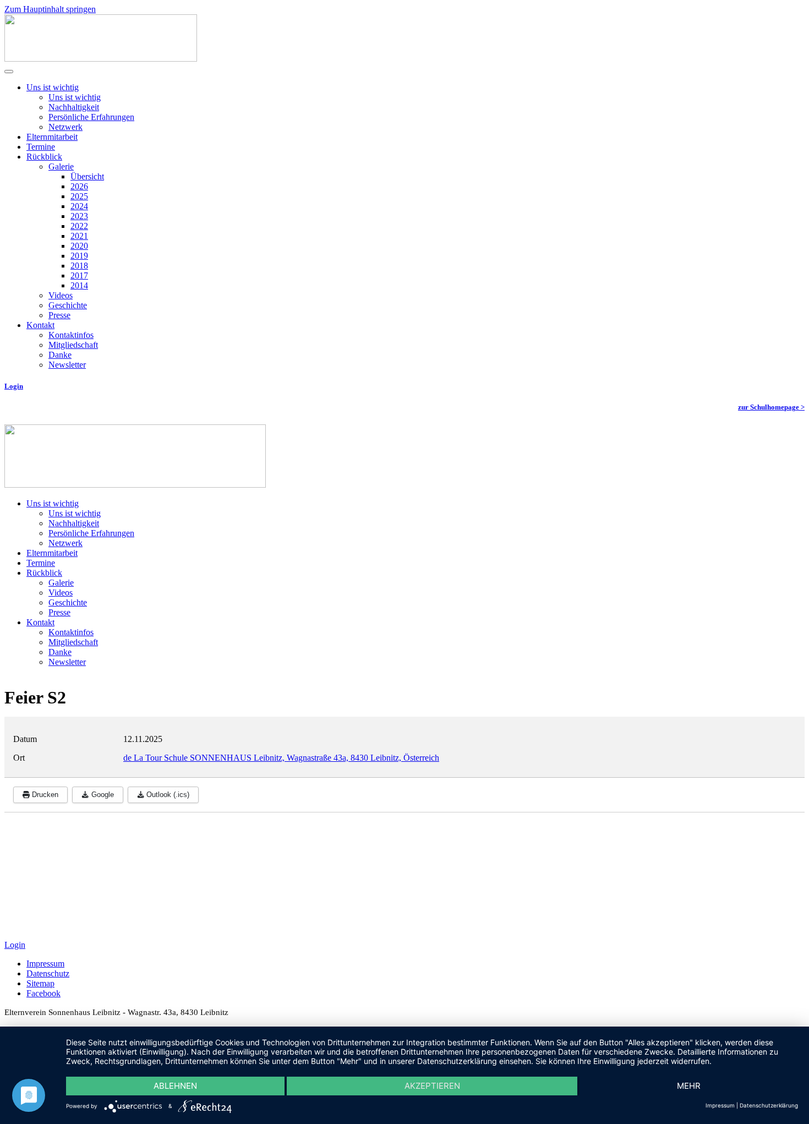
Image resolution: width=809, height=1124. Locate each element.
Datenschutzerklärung (769, 1105)
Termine (40, 146)
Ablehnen (175, 1086)
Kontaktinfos (71, 335)
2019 (79, 255)
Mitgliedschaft (73, 345)
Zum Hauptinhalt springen (50, 9)
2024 (79, 206)
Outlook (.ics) (166, 794)
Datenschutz (47, 973)
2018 (79, 265)
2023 (79, 216)
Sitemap (40, 983)
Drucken (44, 794)
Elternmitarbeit (52, 136)
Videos (60, 295)
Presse (59, 315)
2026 (79, 186)
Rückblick (44, 156)
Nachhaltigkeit (73, 107)
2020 (79, 245)
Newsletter (67, 364)
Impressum (45, 963)
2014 (79, 285)
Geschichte (67, 305)
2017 (79, 275)
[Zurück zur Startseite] (100, 58)
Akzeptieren (432, 1086)
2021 (79, 236)
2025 (79, 196)
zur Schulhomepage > (771, 407)
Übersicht (87, 176)
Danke (60, 354)
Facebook (43, 993)
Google (101, 794)
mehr (689, 1086)
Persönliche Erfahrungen (91, 117)
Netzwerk (65, 127)
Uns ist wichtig (52, 87)
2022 (79, 226)
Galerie (61, 166)
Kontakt (40, 325)
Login (13, 386)
